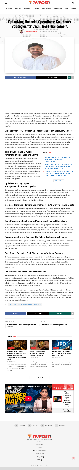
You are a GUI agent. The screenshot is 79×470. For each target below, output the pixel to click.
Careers (39, 448)
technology (37, 304)
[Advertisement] (39, 95)
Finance (54, 32)
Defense (36, 8)
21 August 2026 (12, 361)
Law (66, 8)
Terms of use (39, 454)
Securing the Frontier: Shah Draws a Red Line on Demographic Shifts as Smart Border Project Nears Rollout (58, 166)
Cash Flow (12, 304)
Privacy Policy (39, 457)
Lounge (73, 8)
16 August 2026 (34, 358)
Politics (18, 8)
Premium (9, 8)
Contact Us (39, 445)
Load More (58, 181)
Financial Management (25, 304)
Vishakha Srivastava (31, 32)
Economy (27, 8)
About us (39, 442)
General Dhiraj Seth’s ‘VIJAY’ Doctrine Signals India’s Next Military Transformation (57, 159)
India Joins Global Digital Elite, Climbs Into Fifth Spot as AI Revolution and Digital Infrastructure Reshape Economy (59, 173)
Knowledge (58, 8)
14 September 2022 (45, 32)
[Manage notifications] (73, 458)
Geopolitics (46, 8)
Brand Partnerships (39, 451)
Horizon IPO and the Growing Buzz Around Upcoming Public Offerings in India (61, 353)
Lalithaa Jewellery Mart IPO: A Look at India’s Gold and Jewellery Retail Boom (38, 353)
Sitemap (39, 460)
